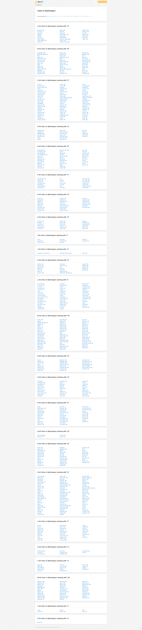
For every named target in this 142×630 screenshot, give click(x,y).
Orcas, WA (62, 394)
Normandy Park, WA (87, 361)
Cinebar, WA (63, 96)
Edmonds (39, 166)
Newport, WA (63, 365)
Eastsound (39, 157)
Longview (84, 289)
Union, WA (62, 551)
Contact (54, 627)
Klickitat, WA (85, 270)
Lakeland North (41, 308)
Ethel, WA (84, 157)
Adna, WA (39, 37)
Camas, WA (40, 90)
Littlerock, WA (85, 283)
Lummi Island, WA (86, 298)
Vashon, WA (85, 564)
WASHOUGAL (40, 594)
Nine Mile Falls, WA (64, 367)
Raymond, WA (40, 452)
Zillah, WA (39, 622)
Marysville (39, 349)
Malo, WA (39, 328)
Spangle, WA (63, 513)
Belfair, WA (39, 66)
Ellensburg (62, 159)
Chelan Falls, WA (41, 119)
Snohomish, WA (63, 489)
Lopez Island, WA (86, 297)
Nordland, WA (63, 370)
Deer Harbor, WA (64, 132)
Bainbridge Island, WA (42, 54)
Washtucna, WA (41, 597)
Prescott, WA (85, 414)
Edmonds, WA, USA (64, 150)
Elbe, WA (62, 154)
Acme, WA (39, 31)
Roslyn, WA (85, 455)
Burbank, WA (85, 67)
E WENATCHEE (41, 150)
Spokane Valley (85, 476)
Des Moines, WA (63, 136)
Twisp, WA (84, 537)
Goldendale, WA (63, 201)
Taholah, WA (40, 529)
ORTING (84, 385)
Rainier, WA (40, 447)
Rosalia (84, 450)
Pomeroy (62, 414)
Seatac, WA (40, 491)
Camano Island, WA (42, 87)
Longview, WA (85, 291)
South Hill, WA (63, 504)
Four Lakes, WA (86, 180)
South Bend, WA (63, 498)
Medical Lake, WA (64, 335)
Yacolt (38, 610)
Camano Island (40, 85)
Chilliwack (62, 90)
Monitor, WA (85, 330)
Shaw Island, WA (41, 507)
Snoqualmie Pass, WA (65, 492)
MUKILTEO (84, 346)
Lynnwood (84, 305)
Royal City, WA (85, 458)
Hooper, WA (62, 228)
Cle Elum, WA (63, 105)
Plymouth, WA (63, 409)
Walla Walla (40, 586)
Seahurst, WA (40, 488)
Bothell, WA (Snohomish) (65, 69)
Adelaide (39, 34)
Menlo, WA (62, 338)
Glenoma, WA (40, 208)
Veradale (84, 567)
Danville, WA (40, 132)
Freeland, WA (85, 183)
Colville (61, 118)
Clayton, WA (62, 102)
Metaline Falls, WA (64, 346)
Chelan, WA (62, 84)
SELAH (39, 501)
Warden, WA (40, 593)
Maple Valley (40, 340)
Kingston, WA (85, 265)
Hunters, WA (85, 225)
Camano (39, 84)
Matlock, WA (63, 321)
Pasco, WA (39, 421)
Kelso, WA (39, 270)
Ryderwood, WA (86, 462)
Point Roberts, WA (64, 412)
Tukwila (84, 525)
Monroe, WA (85, 331)
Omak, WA (62, 391)
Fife (61, 178)
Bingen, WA (62, 55)
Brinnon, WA (85, 58)
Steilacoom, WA (86, 493)
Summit (84, 505)
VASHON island (63, 570)
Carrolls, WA (40, 100)
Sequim (39, 504)
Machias (39, 321)
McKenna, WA (63, 330)
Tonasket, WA (63, 528)
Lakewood (62, 283)
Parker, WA (40, 415)
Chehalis (39, 116)
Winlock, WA (85, 587)
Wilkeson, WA (85, 583)
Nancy (38, 364)
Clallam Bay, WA (63, 99)
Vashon (61, 569)
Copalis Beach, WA (86, 96)
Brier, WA (84, 57)
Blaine (61, 58)
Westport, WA (63, 593)
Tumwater (84, 532)
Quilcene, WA (40, 436)
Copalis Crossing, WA (87, 97)
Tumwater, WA (85, 534)
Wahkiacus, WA (41, 581)
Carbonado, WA (41, 93)
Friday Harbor (85, 184)
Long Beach (85, 285)
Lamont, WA (62, 288)
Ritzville (61, 450)
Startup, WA (85, 491)
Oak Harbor (40, 381)
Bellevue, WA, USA (41, 69)
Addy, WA (39, 33)
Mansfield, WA (40, 335)
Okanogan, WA (63, 381)
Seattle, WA (40, 493)
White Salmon (63, 594)
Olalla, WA (62, 384)
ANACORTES (63, 37)
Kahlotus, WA (40, 264)
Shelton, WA (40, 510)
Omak (61, 390)
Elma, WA (62, 162)
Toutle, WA (62, 534)
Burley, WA (84, 72)
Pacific (38, 406)
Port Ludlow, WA (63, 424)
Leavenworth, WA (64, 298)
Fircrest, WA (62, 183)
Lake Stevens (40, 298)
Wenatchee (62, 587)
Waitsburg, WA (40, 583)
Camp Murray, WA (41, 91)
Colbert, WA (62, 112)
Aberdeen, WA (40, 30)
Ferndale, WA (40, 187)
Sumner (84, 508)
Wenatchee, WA (63, 588)
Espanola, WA (85, 156)
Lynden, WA (85, 304)
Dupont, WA (85, 134)
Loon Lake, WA (85, 294)
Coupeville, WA (85, 107)
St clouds (84, 485)
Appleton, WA (85, 30)
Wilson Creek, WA (86, 584)
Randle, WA (40, 449)
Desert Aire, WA (63, 137)
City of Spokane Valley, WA (66, 97)
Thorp (38, 537)
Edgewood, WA (40, 165)
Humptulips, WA (86, 224)
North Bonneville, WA (87, 364)
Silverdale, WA (63, 480)
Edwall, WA (62, 153)
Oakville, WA (40, 385)
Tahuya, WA (40, 531)
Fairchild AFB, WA (41, 178)
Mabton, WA (40, 319)
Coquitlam (84, 99)
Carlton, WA (40, 96)
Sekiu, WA (39, 499)
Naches (39, 360)
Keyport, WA (85, 264)
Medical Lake (63, 334)
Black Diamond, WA (64, 57)
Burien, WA (84, 70)
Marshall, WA (40, 347)
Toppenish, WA (63, 531)
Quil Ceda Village (41, 435)
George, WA (40, 202)
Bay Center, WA (41, 60)
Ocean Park (40, 388)
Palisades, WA (40, 412)
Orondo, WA (85, 381)
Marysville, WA (63, 319)
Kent (61, 267)
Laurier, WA (62, 294)
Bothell (61, 66)
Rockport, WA (63, 462)
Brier (83, 55)
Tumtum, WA (85, 531)
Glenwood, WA (40, 210)
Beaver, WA (40, 63)
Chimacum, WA (63, 91)
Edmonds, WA (40, 167)
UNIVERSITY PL (63, 553)
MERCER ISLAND (64, 340)
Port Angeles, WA (64, 418)
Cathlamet (39, 107)
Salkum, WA (40, 477)
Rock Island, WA (63, 459)
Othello (84, 388)
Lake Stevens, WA (41, 301)
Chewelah (62, 87)
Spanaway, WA (63, 511)
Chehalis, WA (40, 118)
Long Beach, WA (86, 286)
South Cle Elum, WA (64, 499)
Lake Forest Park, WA (42, 297)
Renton (39, 458)
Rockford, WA (63, 460)
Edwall (61, 151)
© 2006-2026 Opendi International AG (44, 627)
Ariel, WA (84, 33)
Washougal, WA (41, 596)
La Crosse (39, 286)
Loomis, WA (85, 292)
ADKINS (39, 36)
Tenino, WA (40, 535)
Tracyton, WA (63, 537)
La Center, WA (40, 283)
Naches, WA (40, 361)
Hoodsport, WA (63, 227)
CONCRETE (85, 87)
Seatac (39, 489)
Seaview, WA (40, 495)
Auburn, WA (85, 39)
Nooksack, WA (63, 368)
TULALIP (84, 528)
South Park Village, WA (65, 505)
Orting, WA (84, 387)
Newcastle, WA (63, 361)
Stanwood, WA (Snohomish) (88, 488)
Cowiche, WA (85, 112)
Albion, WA (39, 42)
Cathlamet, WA (40, 109)
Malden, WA (40, 327)
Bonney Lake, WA (64, 64)
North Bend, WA (86, 363)
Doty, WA (84, 132)
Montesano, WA (86, 333)
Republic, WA (40, 462)
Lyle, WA (84, 300)
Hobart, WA (62, 224)
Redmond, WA (40, 455)
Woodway (84, 596)
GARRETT (39, 201)
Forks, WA (62, 187)
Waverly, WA (63, 584)
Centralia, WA (40, 113)
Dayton (39, 137)
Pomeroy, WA (63, 415)
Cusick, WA (84, 118)
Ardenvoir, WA (85, 31)
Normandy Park (86, 360)
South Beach (63, 496)
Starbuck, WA (85, 489)
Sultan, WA (84, 501)
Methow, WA (63, 349)
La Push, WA (40, 289)
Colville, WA (62, 119)
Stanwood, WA (85, 486)
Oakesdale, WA (41, 384)
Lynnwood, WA (85, 307)
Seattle (39, 492)
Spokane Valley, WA (86, 477)
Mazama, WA (63, 325)
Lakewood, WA (63, 285)
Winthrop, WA (85, 588)
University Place (86, 551)
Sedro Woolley (40, 496)
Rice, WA (39, 463)
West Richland (63, 590)
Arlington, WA (85, 34)
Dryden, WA (85, 133)
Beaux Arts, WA (41, 61)
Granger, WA (63, 208)
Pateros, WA (40, 423)
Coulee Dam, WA (86, 105)
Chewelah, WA (63, 88)
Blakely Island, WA (64, 61)
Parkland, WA (40, 418)
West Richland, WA (64, 591)
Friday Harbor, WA (86, 186)
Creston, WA (85, 113)
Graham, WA (63, 204)
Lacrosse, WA (40, 294)
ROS (83, 449)
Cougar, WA (85, 102)
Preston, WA (85, 415)
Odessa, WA (40, 394)
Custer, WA (84, 119)
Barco (38, 55)
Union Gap (39, 552)
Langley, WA (63, 291)
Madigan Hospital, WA (42, 322)
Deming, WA (63, 134)
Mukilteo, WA (85, 347)
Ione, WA (62, 242)
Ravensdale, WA (41, 450)
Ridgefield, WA (63, 449)
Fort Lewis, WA (85, 178)
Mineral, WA (85, 327)
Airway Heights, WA (41, 40)
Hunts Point (85, 227)
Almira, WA (62, 33)
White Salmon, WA (64, 596)
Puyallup (84, 420)
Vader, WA (39, 564)
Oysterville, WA (85, 396)
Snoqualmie (62, 491)
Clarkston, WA (63, 100)
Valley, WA (39, 566)
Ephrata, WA (85, 154)
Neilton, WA (40, 370)
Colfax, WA (62, 113)
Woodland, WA (85, 594)
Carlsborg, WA (40, 94)
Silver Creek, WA (64, 477)
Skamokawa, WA (64, 483)
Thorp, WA (39, 538)
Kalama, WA (40, 265)
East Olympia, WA (41, 151)
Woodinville (85, 591)
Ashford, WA (85, 36)
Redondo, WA (40, 456)
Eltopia (61, 165)
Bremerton (62, 72)
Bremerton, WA (63, 73)
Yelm (83, 610)
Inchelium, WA (40, 242)
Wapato (39, 590)
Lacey (38, 291)
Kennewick (62, 264)
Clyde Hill (62, 109)
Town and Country (64, 535)
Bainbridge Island (41, 52)
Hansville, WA (40, 224)
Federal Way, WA (41, 186)
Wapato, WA (40, 591)
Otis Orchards (85, 391)
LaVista (61, 295)
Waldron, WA (40, 584)
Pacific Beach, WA (41, 408)
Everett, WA (85, 162)
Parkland (39, 417)
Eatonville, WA (40, 162)
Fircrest (61, 181)
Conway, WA (85, 93)
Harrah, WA (40, 225)
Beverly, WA (62, 52)
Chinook (62, 93)
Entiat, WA (84, 150)
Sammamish (40, 479)
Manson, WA (40, 337)
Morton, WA (85, 334)
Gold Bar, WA (63, 198)
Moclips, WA (85, 328)
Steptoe (84, 495)
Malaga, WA (40, 324)
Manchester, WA (41, 333)
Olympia (62, 387)
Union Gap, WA (41, 553)
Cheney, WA (62, 85)
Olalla (61, 382)
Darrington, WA (40, 134)
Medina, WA (62, 337)
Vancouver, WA (63, 566)
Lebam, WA (62, 300)
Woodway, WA (85, 597)
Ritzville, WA (62, 452)
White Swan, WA (63, 597)
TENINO (39, 534)
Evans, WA (84, 159)
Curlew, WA (85, 115)
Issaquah (84, 239)
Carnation (39, 97)
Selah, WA (39, 502)
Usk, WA (84, 552)
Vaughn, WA (85, 566)
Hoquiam (84, 221)
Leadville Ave (63, 297)
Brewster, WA (85, 52)
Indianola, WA (63, 240)
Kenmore (39, 271)
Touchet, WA (63, 532)
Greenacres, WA (86, 204)
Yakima (61, 610)
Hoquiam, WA (85, 222)
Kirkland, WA (85, 267)
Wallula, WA (40, 588)
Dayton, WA (62, 130)
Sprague (84, 480)
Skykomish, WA (63, 486)
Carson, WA (40, 102)
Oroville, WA (85, 384)
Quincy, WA (62, 436)
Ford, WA (62, 184)
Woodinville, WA (86, 593)
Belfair (38, 64)
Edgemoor (39, 163)
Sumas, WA (85, 504)
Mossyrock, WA (85, 340)
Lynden (84, 302)
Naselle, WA (40, 367)
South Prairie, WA (64, 507)
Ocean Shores (40, 391)
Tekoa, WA (39, 532)
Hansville (39, 222)
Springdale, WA (85, 483)
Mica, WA (84, 319)
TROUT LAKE (63, 538)
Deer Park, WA (63, 133)
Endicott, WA (63, 167)
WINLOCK (84, 586)
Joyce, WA (84, 253)
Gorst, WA (62, 202)
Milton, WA (84, 325)
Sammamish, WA (41, 482)
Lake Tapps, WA (41, 304)
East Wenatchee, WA (42, 154)
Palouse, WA (40, 414)
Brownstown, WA (86, 60)
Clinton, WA (62, 107)
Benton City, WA (41, 73)
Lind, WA (62, 307)
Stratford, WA (85, 499)
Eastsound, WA (40, 159)
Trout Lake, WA (63, 540)
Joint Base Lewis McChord (43, 253)
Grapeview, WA (85, 200)
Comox (84, 84)
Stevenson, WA (85, 498)
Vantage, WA (63, 567)
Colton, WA (62, 116)
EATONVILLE (40, 160)
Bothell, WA (62, 67)
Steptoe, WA (85, 496)
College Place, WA (64, 115)
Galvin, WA (39, 198)
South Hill (62, 502)
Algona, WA (62, 30)
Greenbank (84, 205)
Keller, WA (39, 268)
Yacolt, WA (39, 611)
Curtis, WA (84, 116)
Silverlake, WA (63, 482)
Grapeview (84, 198)
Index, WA (62, 239)
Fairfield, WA (40, 180)
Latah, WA (62, 292)
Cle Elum (62, 103)
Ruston (84, 459)
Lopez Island (85, 295)
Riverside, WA (63, 456)
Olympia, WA (63, 388)
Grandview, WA (63, 207)
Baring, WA (40, 57)
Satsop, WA (40, 483)
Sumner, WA (85, 510)
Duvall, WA (84, 136)
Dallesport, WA (40, 130)
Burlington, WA (85, 73)
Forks (61, 186)
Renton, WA (40, 459)
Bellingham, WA (41, 72)
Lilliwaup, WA (63, 304)
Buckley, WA (85, 63)
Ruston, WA (85, 460)
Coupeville (84, 106)
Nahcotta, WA (40, 363)
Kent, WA (62, 268)
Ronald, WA (62, 465)
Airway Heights (40, 39)
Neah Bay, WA (40, 368)
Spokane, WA (85, 479)
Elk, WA (61, 157)
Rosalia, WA (85, 452)
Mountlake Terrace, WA (87, 343)
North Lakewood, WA (87, 367)
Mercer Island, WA (64, 341)
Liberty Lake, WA (64, 302)
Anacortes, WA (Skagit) (65, 39)
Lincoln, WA (62, 305)
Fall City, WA (40, 181)
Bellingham (40, 70)
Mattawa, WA (63, 324)
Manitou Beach (40, 334)
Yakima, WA (62, 611)
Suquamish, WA (86, 513)
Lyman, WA (84, 301)
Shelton (39, 508)
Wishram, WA (85, 590)
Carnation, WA (40, 99)
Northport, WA (85, 368)
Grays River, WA (86, 202)
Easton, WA (40, 156)
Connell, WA (85, 91)
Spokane (62, 514)
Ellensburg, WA (63, 160)
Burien (83, 69)
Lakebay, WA (40, 307)
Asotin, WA (84, 37)
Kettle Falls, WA (63, 271)
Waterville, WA (40, 599)
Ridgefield (62, 447)
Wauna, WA (62, 583)
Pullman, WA (85, 418)
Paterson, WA (40, 424)
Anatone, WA (63, 40)
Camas (39, 88)
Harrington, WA (40, 227)
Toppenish (62, 529)
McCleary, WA (63, 328)
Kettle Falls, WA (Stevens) (66, 272)
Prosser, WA (85, 417)
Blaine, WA (62, 60)
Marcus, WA (40, 344)
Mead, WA (62, 331)
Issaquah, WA (85, 240)
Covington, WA (85, 109)
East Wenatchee (41, 153)
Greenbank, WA (86, 207)
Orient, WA (62, 396)
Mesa (61, 343)
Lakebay (39, 305)
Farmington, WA (41, 183)
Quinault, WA (63, 435)
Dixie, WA (84, 130)
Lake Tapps (40, 302)
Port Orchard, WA (86, 408)
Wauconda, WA (63, 581)
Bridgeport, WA (85, 54)
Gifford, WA (40, 204)
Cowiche (84, 110)
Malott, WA (39, 331)
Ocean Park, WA (41, 390)
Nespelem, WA (63, 360)
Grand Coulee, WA (64, 205)
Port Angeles (63, 417)
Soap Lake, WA (63, 495)
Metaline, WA (63, 347)
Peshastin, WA (63, 408)
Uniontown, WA (63, 552)
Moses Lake (85, 335)
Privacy (58, 627)
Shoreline (39, 511)
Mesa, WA (62, 344)
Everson (84, 163)
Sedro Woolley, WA (41, 498)
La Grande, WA (41, 288)
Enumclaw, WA (85, 153)
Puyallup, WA (85, 421)
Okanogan (39, 396)
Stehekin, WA (85, 492)
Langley (61, 289)
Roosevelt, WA (85, 447)
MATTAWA (62, 322)
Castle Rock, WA (41, 106)
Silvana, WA (62, 476)
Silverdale (62, 479)
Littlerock (62, 308)
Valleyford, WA (40, 569)
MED (61, 333)
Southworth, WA (63, 508)
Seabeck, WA (40, 486)
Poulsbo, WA (85, 412)
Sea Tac (39, 485)
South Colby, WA (64, 501)
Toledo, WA (62, 526)
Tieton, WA (39, 540)
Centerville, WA (40, 112)
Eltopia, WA (62, 166)
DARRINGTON (40, 133)
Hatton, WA (62, 221)
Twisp (83, 535)
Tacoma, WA (40, 528)
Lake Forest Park (41, 295)
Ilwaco (38, 239)
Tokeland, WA (63, 525)
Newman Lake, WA (64, 364)
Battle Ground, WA (41, 58)
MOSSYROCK (85, 338)
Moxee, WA (85, 344)
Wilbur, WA (84, 581)
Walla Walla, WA (41, 587)
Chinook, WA (63, 94)
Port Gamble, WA (64, 420)
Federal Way (40, 184)
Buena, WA (84, 66)
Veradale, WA (85, 569)
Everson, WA (85, 165)
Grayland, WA (85, 201)
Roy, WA (84, 456)
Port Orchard (85, 406)
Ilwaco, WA (39, 240)
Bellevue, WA (40, 67)
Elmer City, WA (63, 163)
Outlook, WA (85, 394)
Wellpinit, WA (63, 586)
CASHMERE (40, 103)
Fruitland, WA (85, 187)
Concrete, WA (85, 88)
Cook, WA (84, 94)
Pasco (38, 420)
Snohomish (62, 488)
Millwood (84, 322)
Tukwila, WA (85, 526)
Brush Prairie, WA (86, 61)
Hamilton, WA (40, 221)
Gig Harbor (40, 205)
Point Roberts (63, 411)
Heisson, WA (63, 222)
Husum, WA (85, 228)
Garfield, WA (40, 200)
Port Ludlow (62, 423)
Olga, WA (62, 385)
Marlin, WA (39, 346)
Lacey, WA (39, 292)
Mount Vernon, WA (86, 341)
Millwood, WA (85, 324)
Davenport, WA (40, 136)
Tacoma (39, 525)
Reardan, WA (40, 453)
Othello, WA (85, 390)
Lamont (61, 286)
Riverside (62, 453)
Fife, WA (62, 180)
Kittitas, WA (84, 268)
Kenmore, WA (40, 272)
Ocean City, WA (41, 387)
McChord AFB (63, 327)
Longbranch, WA (86, 288)
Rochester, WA (63, 458)
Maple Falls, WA (41, 338)
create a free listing (102, 1)
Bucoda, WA (85, 64)
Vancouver (39, 570)
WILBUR (62, 599)
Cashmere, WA (40, 105)
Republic (39, 460)
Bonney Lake (63, 63)
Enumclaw (84, 151)
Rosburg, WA (85, 453)
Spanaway (62, 510)
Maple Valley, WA (41, 341)
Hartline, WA (40, 228)
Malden (39, 325)
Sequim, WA (40, 505)
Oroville (84, 382)
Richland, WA (40, 465)
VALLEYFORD (40, 567)
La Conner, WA (40, 285)
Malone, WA (40, 330)
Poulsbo (84, 411)
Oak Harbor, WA (41, 382)
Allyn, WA (62, 31)
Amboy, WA (62, 36)
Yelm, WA (84, 611)
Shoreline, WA (40, 514)
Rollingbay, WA (63, 463)
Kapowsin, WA (40, 267)
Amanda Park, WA (64, 34)
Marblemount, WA (41, 343)
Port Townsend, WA (86, 409)
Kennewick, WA (63, 265)
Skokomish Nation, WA (65, 485)
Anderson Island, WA (65, 42)
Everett (84, 160)
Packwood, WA (40, 411)
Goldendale (62, 200)
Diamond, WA (63, 139)
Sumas (83, 502)
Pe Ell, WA (62, 406)
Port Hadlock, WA (64, 421)
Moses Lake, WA (86, 337)
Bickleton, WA (63, 54)
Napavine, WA (40, 365)
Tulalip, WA (84, 529)
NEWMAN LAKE (63, 363)
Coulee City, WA (86, 103)
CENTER (39, 110)
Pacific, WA (40, 409)
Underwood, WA (41, 551)
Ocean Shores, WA (41, 393)
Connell (84, 90)
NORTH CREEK (86, 365)
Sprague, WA (85, 482)
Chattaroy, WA (40, 115)
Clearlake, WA (63, 106)
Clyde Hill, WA (63, 110)
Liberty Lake (63, 301)
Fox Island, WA (85, 181)
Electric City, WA (63, 156)
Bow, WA (62, 70)
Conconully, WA (85, 85)
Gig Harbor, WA (41, 207)
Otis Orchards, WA (86, 393)
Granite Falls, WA (64, 210)
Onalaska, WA (63, 393)
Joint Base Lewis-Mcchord (66, 253)
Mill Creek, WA (85, 321)
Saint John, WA (40, 476)
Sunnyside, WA (85, 511)
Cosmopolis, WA (86, 100)
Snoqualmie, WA (63, 493)
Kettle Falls (62, 270)
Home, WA (62, 225)
